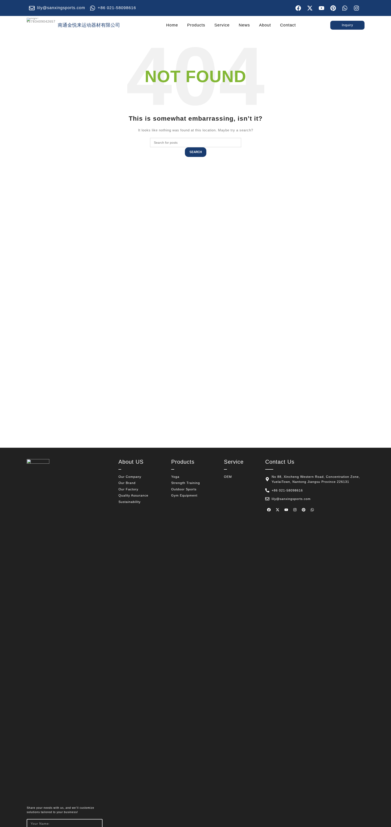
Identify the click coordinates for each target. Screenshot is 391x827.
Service (222, 25)
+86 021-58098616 (117, 7)
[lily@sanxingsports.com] (32, 8)
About (265, 25)
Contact (288, 25)
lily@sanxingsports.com (61, 7)
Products (196, 25)
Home (172, 25)
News (244, 25)
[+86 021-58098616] (92, 8)
